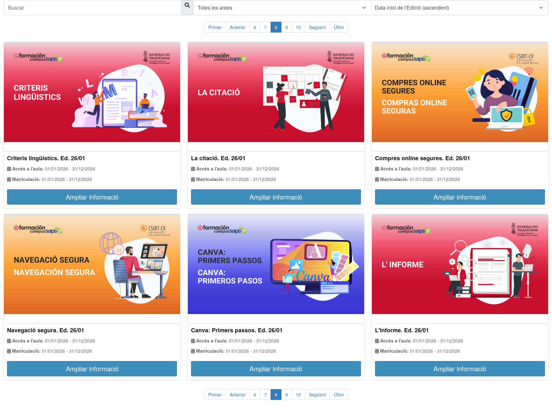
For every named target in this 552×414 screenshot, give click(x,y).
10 (298, 27)
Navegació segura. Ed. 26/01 (45, 330)
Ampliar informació (92, 196)
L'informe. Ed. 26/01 (402, 330)
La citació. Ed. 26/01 (218, 158)
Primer (215, 27)
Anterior (238, 27)
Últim (339, 27)
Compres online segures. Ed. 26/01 (422, 158)
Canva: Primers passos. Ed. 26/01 (237, 330)
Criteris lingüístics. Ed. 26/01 (46, 158)
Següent (317, 27)
